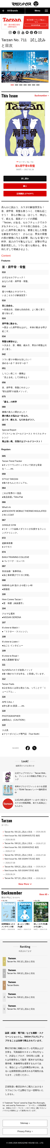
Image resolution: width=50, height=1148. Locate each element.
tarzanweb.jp (35, 25)
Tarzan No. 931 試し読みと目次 (25, 832)
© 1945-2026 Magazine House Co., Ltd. (25, 1143)
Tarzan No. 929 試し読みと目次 (25, 855)
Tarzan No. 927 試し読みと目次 (25, 878)
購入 (25, 186)
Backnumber (41, 95)
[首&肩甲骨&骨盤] (25, 128)
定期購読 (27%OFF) (25, 194)
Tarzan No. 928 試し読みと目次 (25, 866)
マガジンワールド (25, 3)
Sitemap (24, 1123)
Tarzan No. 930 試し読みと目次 (25, 843)
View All (43, 894)
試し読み (25, 178)
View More (23, 884)
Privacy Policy (24, 1131)
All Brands (12, 11)
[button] (12, 85)
